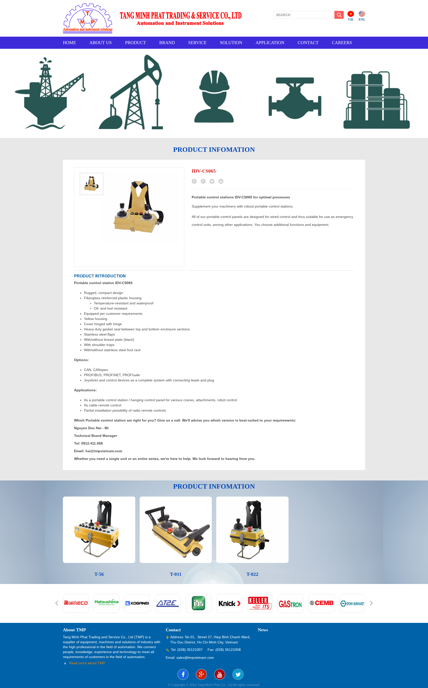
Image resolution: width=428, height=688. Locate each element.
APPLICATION (270, 42)
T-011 (176, 574)
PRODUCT (135, 42)
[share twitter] (212, 181)
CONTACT (308, 42)
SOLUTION (231, 42)
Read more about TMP (87, 663)
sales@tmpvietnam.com (195, 658)
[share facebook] (194, 181)
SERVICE (197, 42)
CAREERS (342, 42)
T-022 (252, 574)
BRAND (167, 42)
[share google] (203, 181)
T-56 (99, 574)
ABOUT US (100, 42)
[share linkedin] (220, 181)
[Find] (339, 15)
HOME (69, 42)
